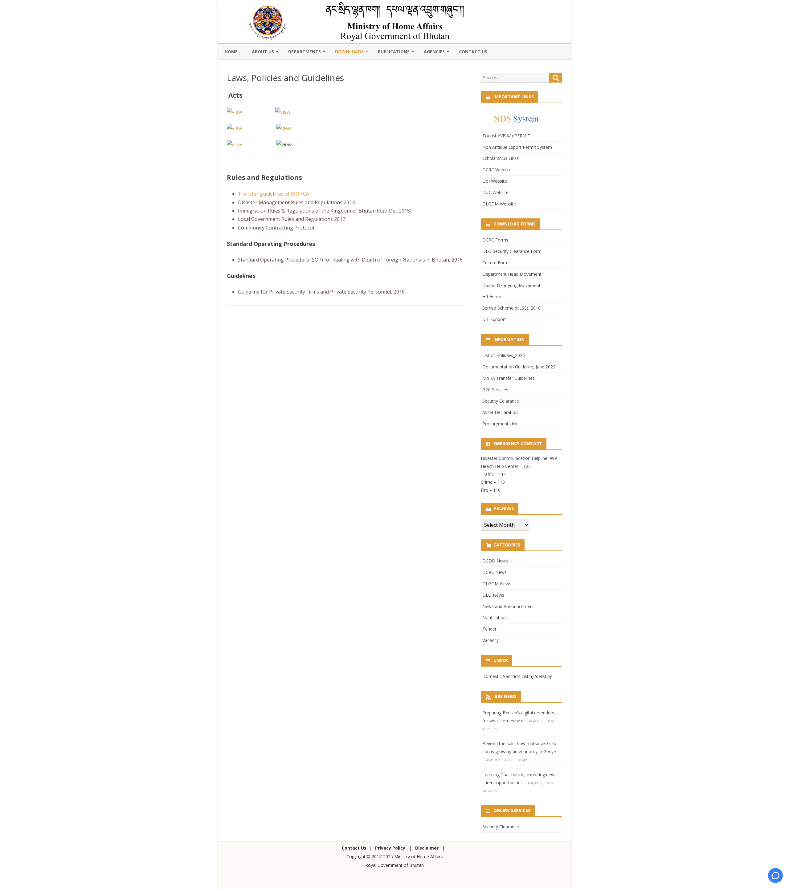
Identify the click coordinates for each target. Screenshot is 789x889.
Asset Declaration (500, 412)
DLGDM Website (499, 204)
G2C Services (495, 389)
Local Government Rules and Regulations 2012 (291, 219)
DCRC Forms (495, 240)
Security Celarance (500, 401)
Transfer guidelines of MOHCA (273, 193)
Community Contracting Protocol (276, 227)
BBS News (506, 696)
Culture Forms (496, 263)
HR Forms (492, 296)
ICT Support (494, 319)
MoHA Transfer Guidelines (508, 378)
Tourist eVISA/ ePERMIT (506, 136)
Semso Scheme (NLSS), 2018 (511, 308)
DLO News (493, 595)
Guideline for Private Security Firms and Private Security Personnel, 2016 (321, 291)
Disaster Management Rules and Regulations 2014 (296, 202)
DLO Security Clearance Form (512, 251)
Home (231, 52)
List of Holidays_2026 (503, 355)
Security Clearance (500, 827)
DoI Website (494, 181)
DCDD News (495, 561)
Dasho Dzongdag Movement (511, 285)
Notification (494, 617)
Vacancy (490, 640)
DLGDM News (496, 584)
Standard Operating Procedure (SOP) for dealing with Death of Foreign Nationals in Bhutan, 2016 (350, 259)
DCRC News (494, 572)
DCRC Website (496, 170)
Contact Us (473, 52)
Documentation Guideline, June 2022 (518, 367)
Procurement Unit (500, 424)
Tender (489, 629)
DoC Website (495, 192)
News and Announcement (508, 606)
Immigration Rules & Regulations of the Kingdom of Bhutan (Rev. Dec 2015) (324, 210)
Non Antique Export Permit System (517, 147)
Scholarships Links (500, 158)
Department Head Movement (512, 274)
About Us (263, 52)
